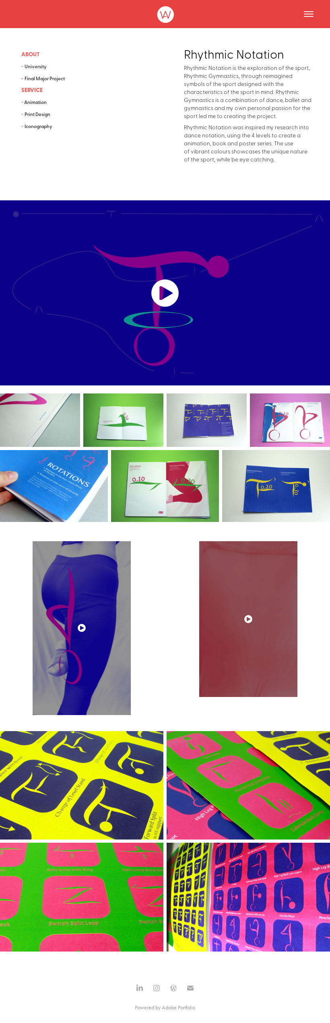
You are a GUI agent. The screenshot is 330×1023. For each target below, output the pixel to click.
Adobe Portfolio (178, 1007)
